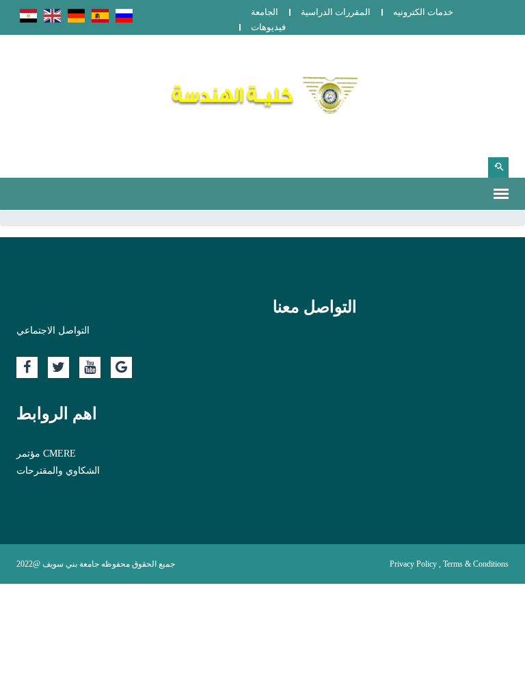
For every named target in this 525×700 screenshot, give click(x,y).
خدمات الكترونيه (423, 12)
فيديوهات (268, 27)
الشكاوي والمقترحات (58, 471)
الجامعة (264, 12)
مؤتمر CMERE (46, 453)
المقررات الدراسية (336, 12)
